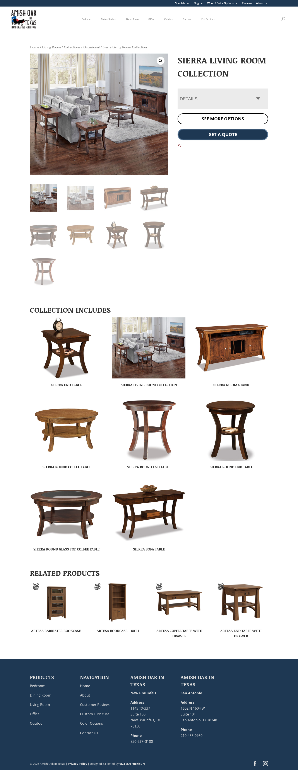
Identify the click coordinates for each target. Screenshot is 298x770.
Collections (72, 47)
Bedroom (86, 18)
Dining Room (40, 695)
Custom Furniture (94, 714)
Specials (180, 3)
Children (168, 18)
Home (34, 47)
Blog (196, 3)
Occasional (91, 47)
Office (151, 18)
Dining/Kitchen (108, 18)
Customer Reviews (95, 704)
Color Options (91, 723)
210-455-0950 (191, 735)
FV (180, 145)
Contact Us (89, 733)
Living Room (132, 18)
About (260, 3)
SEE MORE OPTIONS (223, 119)
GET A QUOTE (223, 134)
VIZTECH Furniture (132, 764)
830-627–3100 (141, 741)
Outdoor (187, 18)
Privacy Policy (77, 764)
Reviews (247, 3)
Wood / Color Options (220, 3)
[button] (160, 61)
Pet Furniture (208, 18)
